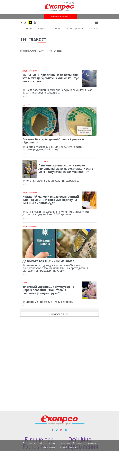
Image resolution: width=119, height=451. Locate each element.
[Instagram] (70, 2)
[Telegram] (73, 2)
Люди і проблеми (75, 28)
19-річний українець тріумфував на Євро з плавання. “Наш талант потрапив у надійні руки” (48, 290)
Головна (28, 28)
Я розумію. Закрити (67, 447)
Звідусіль (42, 28)
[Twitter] (67, 2)
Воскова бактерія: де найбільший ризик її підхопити (53, 140)
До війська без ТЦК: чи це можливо (48, 261)
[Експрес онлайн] (59, 7)
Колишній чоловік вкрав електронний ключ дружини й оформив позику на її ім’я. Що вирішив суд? (50, 200)
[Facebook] (64, 2)
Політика (57, 28)
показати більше (59, 314)
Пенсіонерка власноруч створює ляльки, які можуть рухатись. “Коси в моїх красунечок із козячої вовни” (65, 169)
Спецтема (94, 28)
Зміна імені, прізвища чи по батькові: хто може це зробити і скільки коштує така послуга (50, 78)
